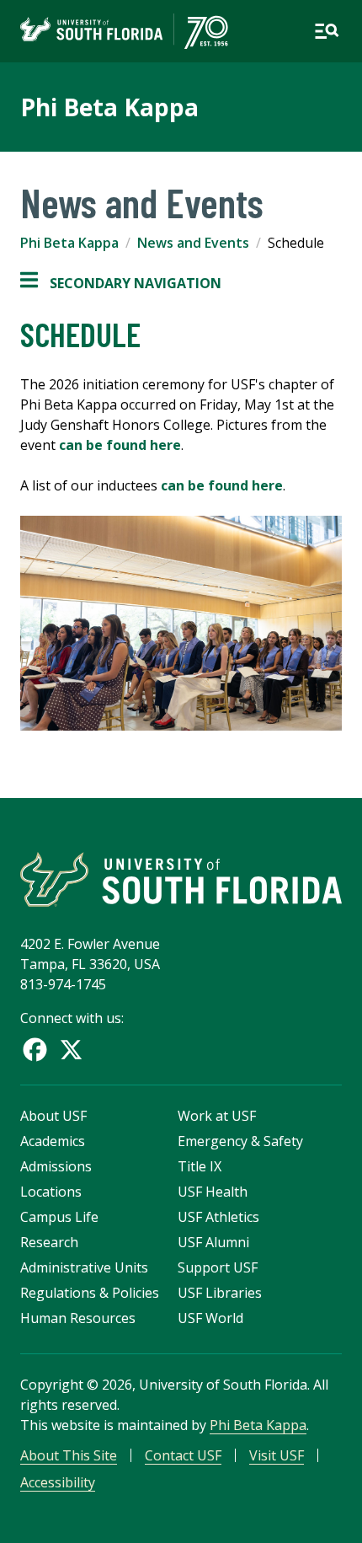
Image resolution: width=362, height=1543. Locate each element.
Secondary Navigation (120, 283)
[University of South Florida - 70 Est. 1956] (124, 31)
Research (49, 1242)
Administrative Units (84, 1267)
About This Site (68, 1455)
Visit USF (276, 1455)
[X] (71, 1049)
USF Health (213, 1191)
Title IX (199, 1166)
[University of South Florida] (181, 879)
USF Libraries (220, 1292)
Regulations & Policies (89, 1292)
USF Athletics (218, 1217)
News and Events (193, 242)
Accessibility (57, 1482)
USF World (210, 1318)
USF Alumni (213, 1242)
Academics (52, 1141)
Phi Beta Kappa (109, 107)
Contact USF (183, 1455)
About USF (53, 1115)
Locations (51, 1191)
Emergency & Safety (240, 1141)
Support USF (218, 1267)
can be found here (120, 445)
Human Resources (78, 1318)
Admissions (56, 1166)
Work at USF (217, 1115)
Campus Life (59, 1217)
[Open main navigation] (326, 31)
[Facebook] (35, 1049)
